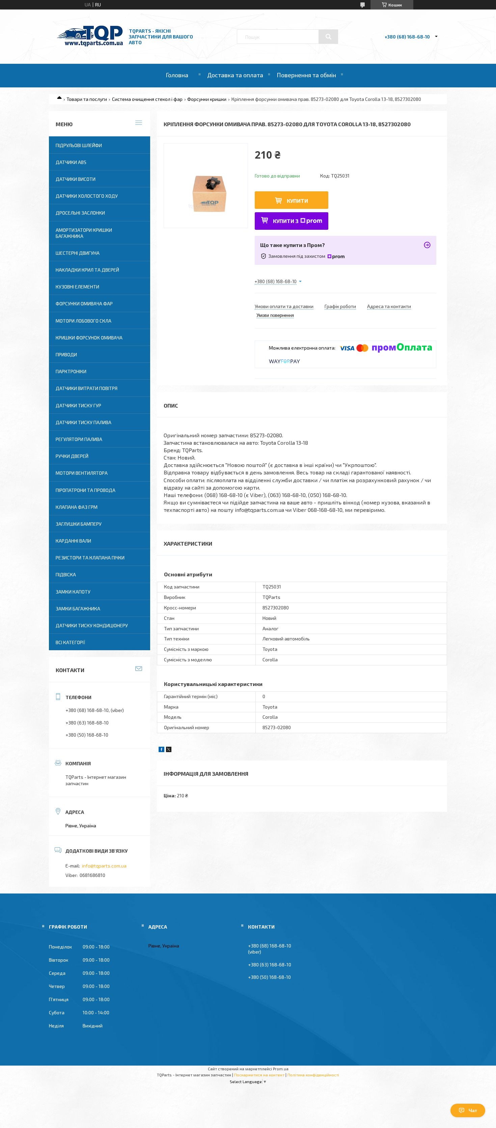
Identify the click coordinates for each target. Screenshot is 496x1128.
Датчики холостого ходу (87, 196)
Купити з (286, 221)
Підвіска (66, 574)
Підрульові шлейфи (79, 145)
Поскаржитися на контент (259, 1074)
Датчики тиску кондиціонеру (92, 625)
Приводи (66, 354)
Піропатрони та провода (85, 490)
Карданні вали (73, 541)
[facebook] (161, 750)
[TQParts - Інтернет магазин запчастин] (90, 45)
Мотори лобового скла (83, 321)
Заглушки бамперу (79, 524)
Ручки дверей (72, 456)
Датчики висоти (75, 179)
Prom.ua (280, 1068)
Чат (473, 1110)
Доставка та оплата (235, 75)
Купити (297, 200)
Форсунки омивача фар (84, 303)
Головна (177, 75)
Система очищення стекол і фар (147, 99)
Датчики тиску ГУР (78, 405)
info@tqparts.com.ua (104, 866)
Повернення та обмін (306, 75)
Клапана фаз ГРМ (77, 507)
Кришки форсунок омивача (89, 337)
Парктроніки (71, 371)
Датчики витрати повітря (86, 388)
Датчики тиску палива (83, 422)
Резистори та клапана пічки (90, 557)
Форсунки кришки (206, 99)
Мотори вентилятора (82, 473)
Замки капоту (73, 592)
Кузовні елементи (77, 287)
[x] (168, 750)
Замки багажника (78, 608)
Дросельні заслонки (80, 213)
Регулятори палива (79, 439)
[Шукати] (328, 37)
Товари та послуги (86, 99)
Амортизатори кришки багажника (84, 233)
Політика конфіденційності (313, 1074)
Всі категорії (70, 642)
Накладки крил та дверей (87, 270)
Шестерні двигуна (78, 253)
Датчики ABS (71, 162)
